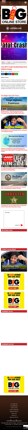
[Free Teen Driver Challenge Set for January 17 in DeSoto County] (14, 122)
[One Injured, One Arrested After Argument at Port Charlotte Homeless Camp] (14, 197)
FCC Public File (14, 404)
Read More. (7, 269)
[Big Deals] (14, 384)
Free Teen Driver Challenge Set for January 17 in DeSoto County (12, 265)
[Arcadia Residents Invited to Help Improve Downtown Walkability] (14, 160)
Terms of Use (14, 407)
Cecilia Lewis (16, 71)
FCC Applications (14, 405)
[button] (25, 2)
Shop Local (14, 413)
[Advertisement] (14, 15)
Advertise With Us (14, 411)
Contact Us (14, 415)
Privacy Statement (14, 409)
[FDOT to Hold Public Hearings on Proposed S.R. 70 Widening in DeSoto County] (14, 179)
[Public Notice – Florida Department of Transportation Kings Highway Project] (14, 104)
